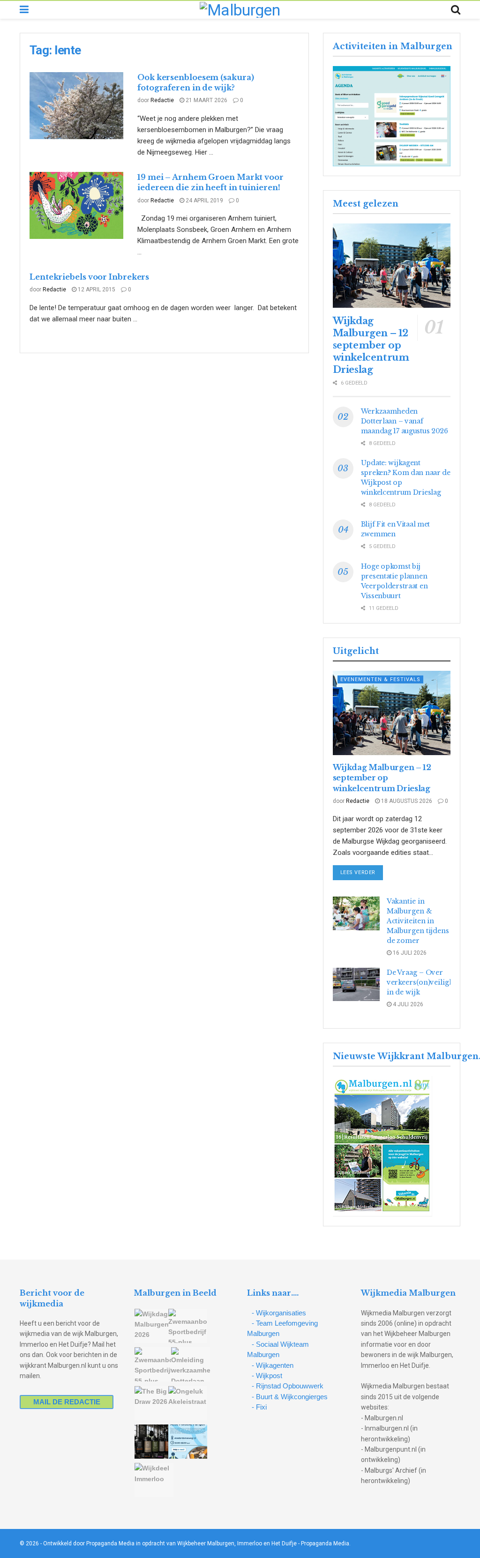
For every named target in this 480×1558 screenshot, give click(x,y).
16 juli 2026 (409, 953)
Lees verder (361, 872)
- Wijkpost (267, 1376)
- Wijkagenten (272, 1365)
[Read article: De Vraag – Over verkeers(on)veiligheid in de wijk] (356, 985)
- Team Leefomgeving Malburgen (282, 1328)
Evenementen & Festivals (380, 679)
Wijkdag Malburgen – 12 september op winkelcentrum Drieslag (371, 345)
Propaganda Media (325, 1543)
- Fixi (259, 1407)
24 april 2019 (203, 200)
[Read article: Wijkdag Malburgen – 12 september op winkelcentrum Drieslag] (391, 265)
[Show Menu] (24, 9)
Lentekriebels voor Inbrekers (89, 277)
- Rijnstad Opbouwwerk (287, 1386)
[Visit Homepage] (240, 10)
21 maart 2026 (205, 100)
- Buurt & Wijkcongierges (290, 1397)
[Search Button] (455, 9)
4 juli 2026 (407, 1004)
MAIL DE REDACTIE (66, 1402)
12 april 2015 (95, 289)
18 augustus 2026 (406, 801)
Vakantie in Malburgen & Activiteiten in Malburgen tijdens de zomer (418, 921)
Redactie (162, 100)
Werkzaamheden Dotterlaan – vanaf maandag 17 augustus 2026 (404, 421)
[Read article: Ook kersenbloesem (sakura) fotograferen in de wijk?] (76, 105)
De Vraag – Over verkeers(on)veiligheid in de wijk (426, 982)
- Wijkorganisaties (279, 1313)
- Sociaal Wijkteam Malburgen (278, 1349)
